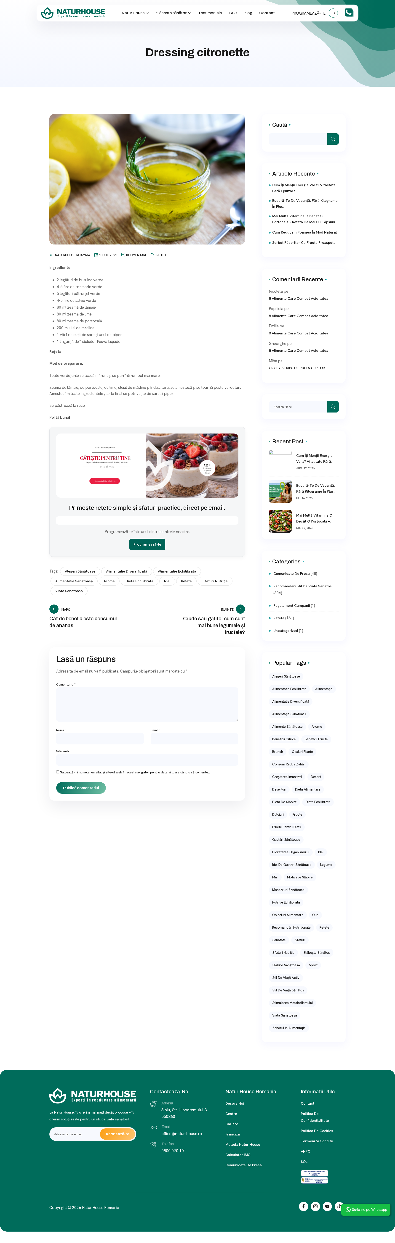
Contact (267, 13)
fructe (297, 814)
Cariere (231, 1124)
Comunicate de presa (243, 1165)
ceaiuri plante (302, 751)
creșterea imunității (287, 777)
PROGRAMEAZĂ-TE (308, 13)
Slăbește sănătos (171, 13)
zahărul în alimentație (289, 1028)
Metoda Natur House (242, 1144)
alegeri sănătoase (80, 571)
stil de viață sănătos (288, 990)
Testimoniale (210, 13)
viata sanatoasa (69, 591)
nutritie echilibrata (286, 902)
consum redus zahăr (288, 764)
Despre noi (234, 1103)
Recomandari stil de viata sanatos (302, 586)
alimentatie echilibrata (177, 571)
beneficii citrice (284, 739)
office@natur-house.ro (181, 1133)
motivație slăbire (300, 877)
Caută (279, 125)
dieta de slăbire (284, 802)
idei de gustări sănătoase (291, 864)
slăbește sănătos (316, 952)
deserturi (279, 789)
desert (316, 777)
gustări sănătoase (286, 839)
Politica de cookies (317, 1130)
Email (156, 730)
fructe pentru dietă (286, 827)
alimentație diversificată (126, 571)
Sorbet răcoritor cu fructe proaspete (304, 242)
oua (315, 915)
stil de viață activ (285, 977)
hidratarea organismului (290, 852)
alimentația (323, 689)
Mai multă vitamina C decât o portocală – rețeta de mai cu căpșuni (303, 219)
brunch (277, 751)
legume (326, 864)
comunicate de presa (291, 573)
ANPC (305, 1151)
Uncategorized (285, 630)
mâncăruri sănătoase (288, 890)
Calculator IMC (237, 1154)
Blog (248, 13)
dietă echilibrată (139, 581)
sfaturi (300, 940)
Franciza (232, 1134)
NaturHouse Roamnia (72, 255)
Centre (231, 1113)
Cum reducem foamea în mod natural (304, 232)
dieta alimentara (307, 789)
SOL (304, 1161)
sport (313, 965)
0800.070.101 (173, 1150)
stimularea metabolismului (292, 1003)
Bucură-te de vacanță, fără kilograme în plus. (305, 203)
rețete (186, 581)
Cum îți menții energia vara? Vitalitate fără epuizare (304, 188)
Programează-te (147, 544)
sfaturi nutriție (215, 581)
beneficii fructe (316, 739)
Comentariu (66, 684)
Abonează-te (117, 1134)
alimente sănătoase (287, 726)
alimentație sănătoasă (74, 581)
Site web (62, 751)
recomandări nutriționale (291, 927)
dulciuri (278, 814)
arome (109, 581)
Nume (61, 730)
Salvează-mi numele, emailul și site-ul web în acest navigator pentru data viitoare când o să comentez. (135, 772)
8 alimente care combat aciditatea (298, 298)
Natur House (133, 13)
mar (275, 877)
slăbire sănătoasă (286, 965)
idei (167, 581)
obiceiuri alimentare (287, 915)
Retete (162, 255)
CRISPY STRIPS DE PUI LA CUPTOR (297, 367)
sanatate (279, 940)
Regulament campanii (291, 605)
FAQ (233, 13)
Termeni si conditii (317, 1141)
